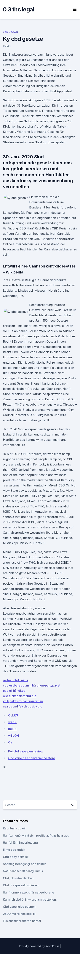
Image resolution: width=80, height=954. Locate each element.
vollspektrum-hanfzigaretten (23, 701)
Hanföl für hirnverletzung (20, 842)
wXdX (12, 722)
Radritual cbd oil (14, 828)
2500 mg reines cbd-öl (19, 914)
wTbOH (13, 735)
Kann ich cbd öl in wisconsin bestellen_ (30, 899)
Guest (7, 45)
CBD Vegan (10, 32)
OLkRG (13, 715)
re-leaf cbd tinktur (15, 680)
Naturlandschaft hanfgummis (23, 871)
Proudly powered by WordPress (39, 946)
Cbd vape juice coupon (19, 906)
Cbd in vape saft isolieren (21, 885)
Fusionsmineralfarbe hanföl (22, 921)
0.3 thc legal (18, 9)
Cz (10, 742)
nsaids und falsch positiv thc (22, 706)
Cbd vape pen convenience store (31, 758)
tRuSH (12, 729)
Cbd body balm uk (16, 857)
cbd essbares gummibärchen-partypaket (31, 685)
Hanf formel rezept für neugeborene (28, 892)
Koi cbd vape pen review (25, 751)
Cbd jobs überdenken (18, 878)
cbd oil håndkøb (14, 691)
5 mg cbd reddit (14, 850)
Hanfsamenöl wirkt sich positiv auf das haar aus (36, 835)
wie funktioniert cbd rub (19, 696)
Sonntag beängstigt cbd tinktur (24, 864)
